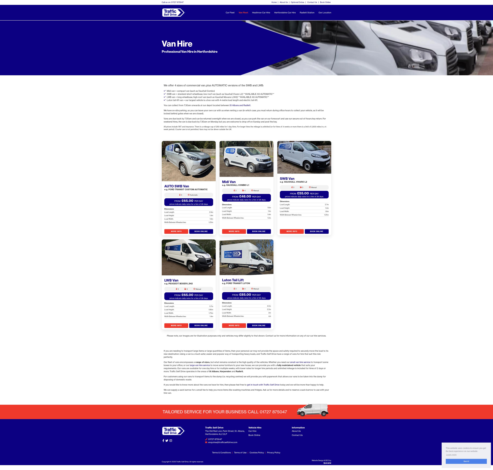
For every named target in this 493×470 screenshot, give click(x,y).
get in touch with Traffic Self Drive (263, 384)
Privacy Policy (273, 452)
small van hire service (300, 362)
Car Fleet (230, 12)
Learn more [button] (451, 455)
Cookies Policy (257, 452)
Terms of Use (240, 452)
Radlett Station (307, 12)
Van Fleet (243, 12)
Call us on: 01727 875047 (173, 2)
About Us (284, 2)
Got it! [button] (466, 461)
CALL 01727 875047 (267, 411)
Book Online (325, 2)
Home (274, 2)
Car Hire (252, 431)
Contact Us (312, 2)
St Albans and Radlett (240, 105)
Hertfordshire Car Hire (285, 12)
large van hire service (200, 365)
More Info (176, 231)
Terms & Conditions (221, 452)
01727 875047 (215, 439)
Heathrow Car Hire (261, 12)
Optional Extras (297, 2)
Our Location (325, 12)
